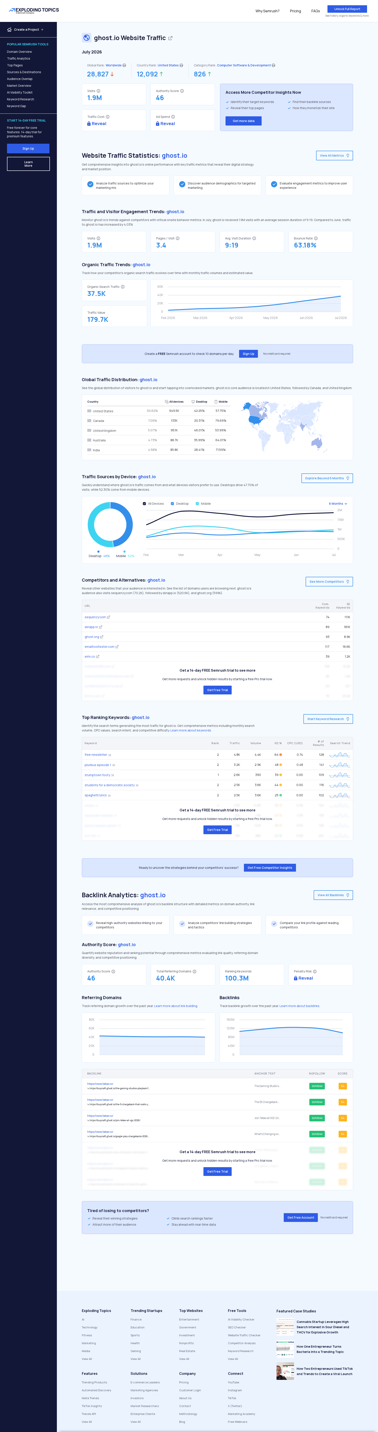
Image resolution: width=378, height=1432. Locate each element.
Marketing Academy (241, 1414)
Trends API (89, 1414)
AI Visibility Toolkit (20, 92)
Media (86, 1351)
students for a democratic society (110, 785)
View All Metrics (332, 155)
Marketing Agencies (144, 1390)
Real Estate (187, 1351)
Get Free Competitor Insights (270, 868)
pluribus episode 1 (98, 765)
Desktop (182, 503)
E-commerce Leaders (145, 1382)
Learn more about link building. (176, 1006)
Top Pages (15, 65)
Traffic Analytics (18, 58)
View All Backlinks (331, 895)
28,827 (98, 74)
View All (87, 1359)
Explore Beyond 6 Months (324, 478)
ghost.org (92, 637)
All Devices (156, 503)
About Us (185, 1398)
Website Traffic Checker (244, 1335)
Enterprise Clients (143, 1414)
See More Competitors (327, 581)
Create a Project (26, 30)
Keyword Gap (16, 106)
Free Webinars (237, 1422)
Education (138, 1327)
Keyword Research (20, 99)
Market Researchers (145, 1406)
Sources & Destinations (24, 72)
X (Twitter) (235, 1406)
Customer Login (190, 1390)
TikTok (232, 1398)
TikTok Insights (92, 1406)
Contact (185, 1406)
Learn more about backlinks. (300, 1006)
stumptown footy (97, 775)
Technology (90, 1327)
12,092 (147, 74)
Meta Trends (90, 1398)
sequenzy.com (95, 617)
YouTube (233, 1382)
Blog (182, 1422)
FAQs (316, 11)
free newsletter (96, 754)
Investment (187, 1335)
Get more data (243, 121)
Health (135, 1343)
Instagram (235, 1390)
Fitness (87, 1335)
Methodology (188, 1414)
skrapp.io (91, 627)
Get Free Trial (217, 690)
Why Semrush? (268, 11)
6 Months (336, 503)
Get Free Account (300, 1217)
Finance (136, 1319)
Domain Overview (19, 52)
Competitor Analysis (242, 1343)
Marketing (89, 1343)
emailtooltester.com (99, 646)
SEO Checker (237, 1327)
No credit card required (276, 354)
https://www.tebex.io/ (100, 1084)
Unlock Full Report (347, 9)
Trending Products (94, 1382)
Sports (135, 1335)
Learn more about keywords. (191, 730)
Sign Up (28, 148)
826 (200, 74)
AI (83, 1319)
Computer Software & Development (244, 65)
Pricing (295, 11)
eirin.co (90, 656)
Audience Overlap (20, 79)
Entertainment (189, 1319)
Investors (137, 1398)
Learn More (28, 164)
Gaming (136, 1351)
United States (168, 65)
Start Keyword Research (325, 719)
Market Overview (19, 85)
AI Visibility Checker (241, 1319)
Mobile (206, 503)
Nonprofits (186, 1343)
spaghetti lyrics (96, 795)
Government (187, 1327)
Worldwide (114, 65)
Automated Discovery (96, 1390)
